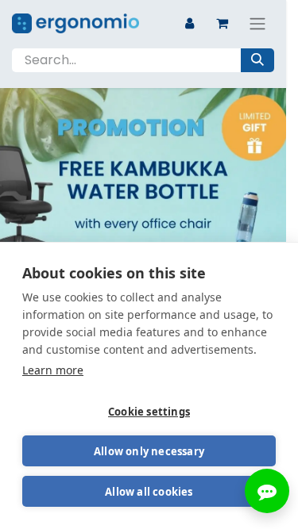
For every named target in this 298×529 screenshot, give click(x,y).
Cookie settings (149, 411)
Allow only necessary (149, 451)
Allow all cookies (148, 492)
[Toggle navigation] (257, 23)
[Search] (257, 60)
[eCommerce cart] (221, 23)
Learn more (52, 370)
